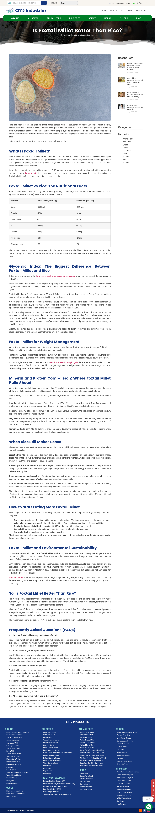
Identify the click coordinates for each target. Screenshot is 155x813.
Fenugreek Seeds (123, 755)
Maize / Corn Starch (13, 764)
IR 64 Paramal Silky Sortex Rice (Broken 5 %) (59, 784)
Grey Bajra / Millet (12, 743)
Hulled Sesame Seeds (51, 755)
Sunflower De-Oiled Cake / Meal (91, 766)
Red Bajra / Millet (12, 746)
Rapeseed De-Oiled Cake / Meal (91, 760)
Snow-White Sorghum (14, 735)
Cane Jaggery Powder (125, 741)
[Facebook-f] (144, 810)
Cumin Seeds (122, 747)
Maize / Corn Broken (13, 759)
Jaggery (120, 758)
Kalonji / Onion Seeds (124, 761)
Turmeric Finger (122, 764)
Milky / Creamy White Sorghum (17, 732)
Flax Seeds (47, 768)
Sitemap (53, 3)
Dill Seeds (120, 750)
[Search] (44, 3)
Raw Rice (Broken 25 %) (51, 792)
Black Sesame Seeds (50, 748)
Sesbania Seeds (86, 787)
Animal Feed (54, 18)
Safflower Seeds (49, 735)
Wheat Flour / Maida (13, 775)
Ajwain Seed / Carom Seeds (127, 732)
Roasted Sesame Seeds (52, 760)
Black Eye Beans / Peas (14, 791)
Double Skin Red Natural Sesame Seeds (57, 753)
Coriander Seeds (123, 744)
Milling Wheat (11, 780)
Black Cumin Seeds (124, 738)
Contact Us (141, 11)
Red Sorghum (11, 770)
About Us (114, 11)
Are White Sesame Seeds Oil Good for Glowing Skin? (135, 81)
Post (125, 154)
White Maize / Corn (13, 756)
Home (104, 11)
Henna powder (85, 781)
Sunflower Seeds (49, 732)
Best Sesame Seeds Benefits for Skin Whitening (135, 94)
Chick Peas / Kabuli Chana (15, 793)
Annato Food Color (123, 735)
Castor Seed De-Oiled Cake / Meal (92, 753)
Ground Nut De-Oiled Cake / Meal (92, 755)
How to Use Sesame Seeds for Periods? (135, 107)
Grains (15, 18)
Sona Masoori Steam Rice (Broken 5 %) (57, 794)
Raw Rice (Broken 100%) (52, 789)
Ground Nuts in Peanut (51, 740)
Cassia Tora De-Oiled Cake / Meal (92, 750)
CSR (122, 11)
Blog (130, 11)
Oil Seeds (33, 18)
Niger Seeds (47, 771)
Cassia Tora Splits (86, 779)
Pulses (124, 18)
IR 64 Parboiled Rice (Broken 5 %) (55, 786)
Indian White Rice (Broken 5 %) (54, 781)
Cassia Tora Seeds (86, 776)
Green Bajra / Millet (13, 740)
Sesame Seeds (48, 745)
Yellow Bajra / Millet (13, 748)
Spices (92, 18)
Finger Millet (10, 751)
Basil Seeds (84, 773)
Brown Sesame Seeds (51, 750)
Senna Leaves (85, 784)
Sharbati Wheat (12, 783)
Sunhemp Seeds (86, 789)
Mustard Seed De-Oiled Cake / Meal (93, 758)
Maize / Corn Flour (13, 762)
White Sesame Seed (50, 763)
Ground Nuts (47, 737)
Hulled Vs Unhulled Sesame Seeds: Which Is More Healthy (135, 66)
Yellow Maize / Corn (13, 754)
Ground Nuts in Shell (50, 742)
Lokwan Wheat (11, 778)
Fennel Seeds (122, 752)
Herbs (107, 18)
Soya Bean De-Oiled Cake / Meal (91, 763)
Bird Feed (74, 18)
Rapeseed (47, 773)
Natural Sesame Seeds (51, 758)
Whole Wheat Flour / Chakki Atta (17, 772)
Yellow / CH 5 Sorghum (14, 737)
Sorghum (9, 767)
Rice (138, 18)
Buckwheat (47, 766)
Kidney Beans (11, 796)
